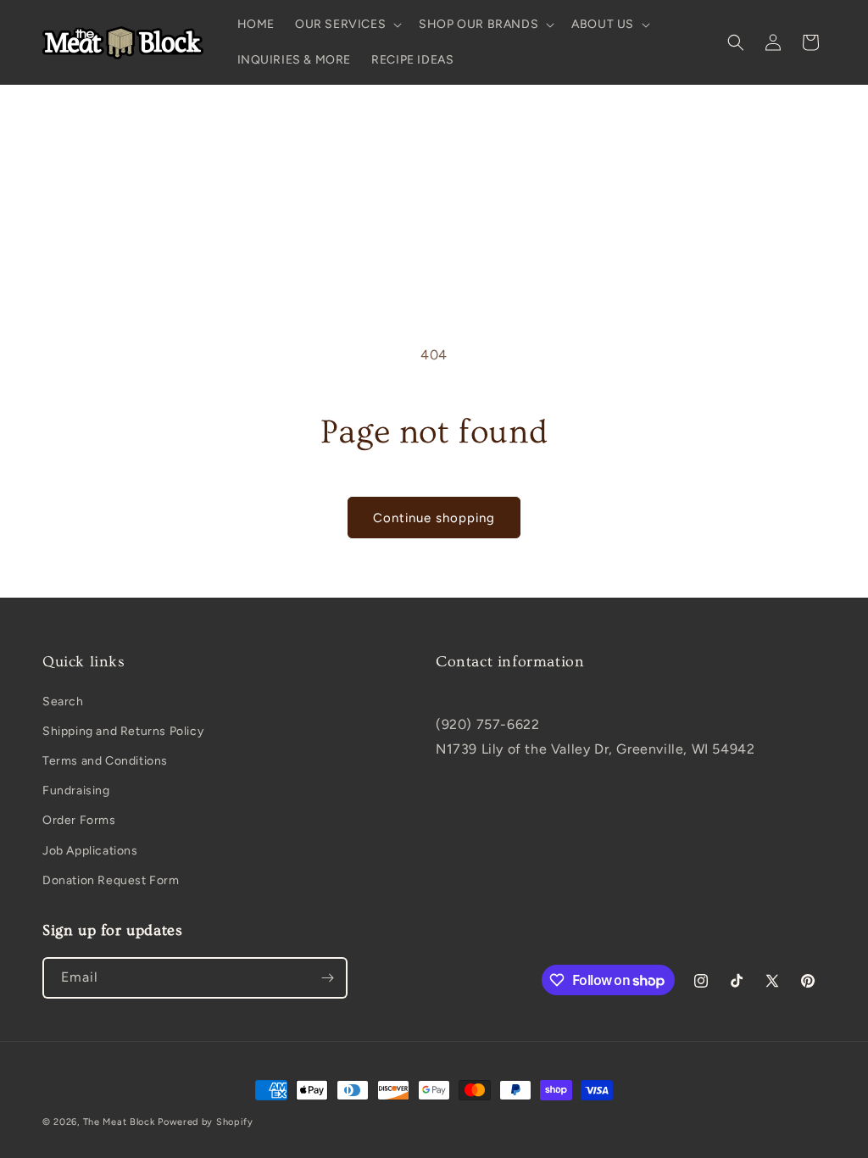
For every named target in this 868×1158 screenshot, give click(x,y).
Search (63, 701)
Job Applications (90, 850)
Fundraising (76, 790)
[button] (347, 24)
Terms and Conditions (105, 761)
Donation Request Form (111, 880)
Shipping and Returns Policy (122, 731)
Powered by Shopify (205, 1121)
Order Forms (79, 820)
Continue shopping (434, 518)
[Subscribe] (327, 978)
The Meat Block (119, 1121)
